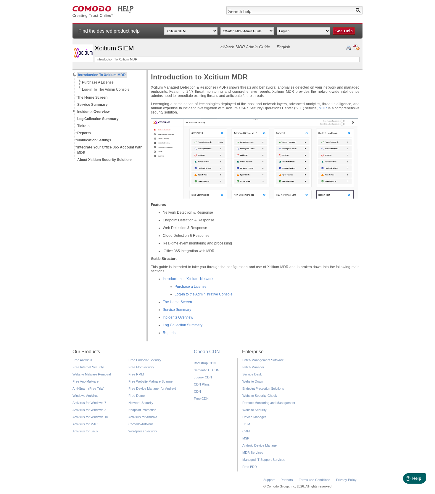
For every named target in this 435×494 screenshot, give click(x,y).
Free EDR (249, 467)
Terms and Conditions (314, 480)
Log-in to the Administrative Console (204, 294)
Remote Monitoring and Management (268, 403)
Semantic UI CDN (206, 370)
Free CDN (201, 398)
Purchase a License (191, 286)
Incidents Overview (178, 317)
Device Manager (254, 417)
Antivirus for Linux (85, 431)
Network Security (140, 403)
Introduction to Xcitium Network (188, 279)
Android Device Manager (260, 445)
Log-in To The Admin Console (106, 89)
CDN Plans (202, 384)
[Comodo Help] (103, 17)
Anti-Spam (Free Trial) (88, 388)
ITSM (246, 424)
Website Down (252, 381)
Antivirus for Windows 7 (89, 403)
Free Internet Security (88, 367)
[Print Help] (348, 48)
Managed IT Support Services (263, 459)
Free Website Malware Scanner (151, 381)
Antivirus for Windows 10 (90, 417)
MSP (245, 438)
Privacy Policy (346, 480)
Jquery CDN (203, 377)
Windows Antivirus (85, 395)
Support (269, 480)
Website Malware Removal (91, 374)
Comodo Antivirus (141, 424)
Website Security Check (259, 395)
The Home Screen (177, 302)
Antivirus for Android (142, 417)
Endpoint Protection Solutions (263, 388)
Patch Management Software (263, 360)
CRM (246, 431)
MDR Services (252, 452)
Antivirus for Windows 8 (89, 410)
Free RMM (136, 374)
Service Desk (252, 374)
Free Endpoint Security (144, 360)
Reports (169, 333)
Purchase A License (98, 82)
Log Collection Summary (182, 325)
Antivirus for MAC (85, 424)
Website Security (254, 410)
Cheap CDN (207, 351)
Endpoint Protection (142, 410)
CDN (197, 391)
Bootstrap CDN (205, 363)
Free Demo (136, 395)
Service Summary (177, 310)
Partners (287, 480)
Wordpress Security (142, 431)
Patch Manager (253, 367)
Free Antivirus (82, 360)
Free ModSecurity (141, 367)
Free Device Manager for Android (152, 388)
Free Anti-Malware (85, 381)
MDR (323, 108)
